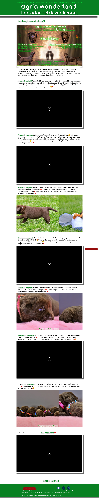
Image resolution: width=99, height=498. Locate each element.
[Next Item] (80, 214)
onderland (61, 6)
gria (33, 6)
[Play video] (49, 109)
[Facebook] (58, 488)
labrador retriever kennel (49, 13)
